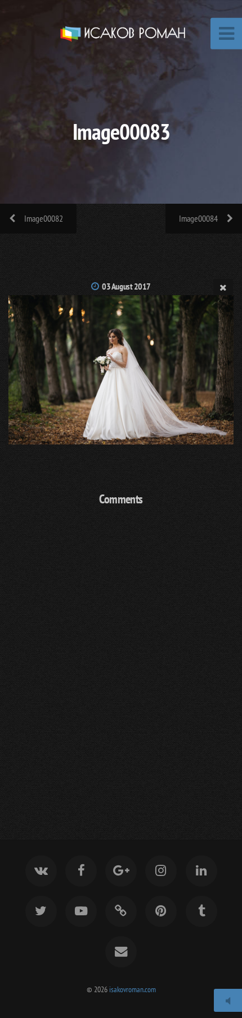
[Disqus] (121, 660)
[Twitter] (40, 911)
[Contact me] (121, 951)
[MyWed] (121, 911)
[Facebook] (81, 871)
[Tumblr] (201, 911)
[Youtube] (81, 911)
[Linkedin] (201, 871)
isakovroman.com (132, 989)
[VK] (40, 871)
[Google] (121, 871)
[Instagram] (161, 871)
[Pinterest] (161, 911)
